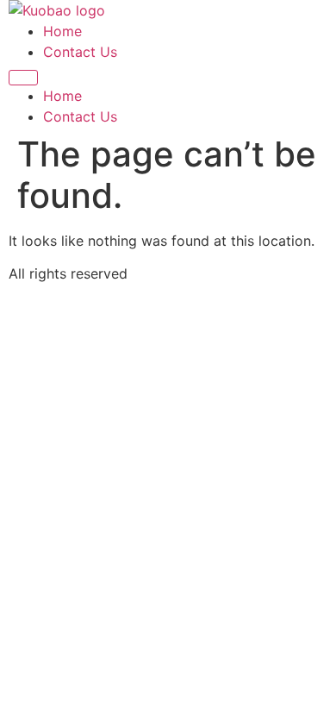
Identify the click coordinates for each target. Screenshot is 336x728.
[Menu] (23, 77)
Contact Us (80, 51)
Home (62, 31)
